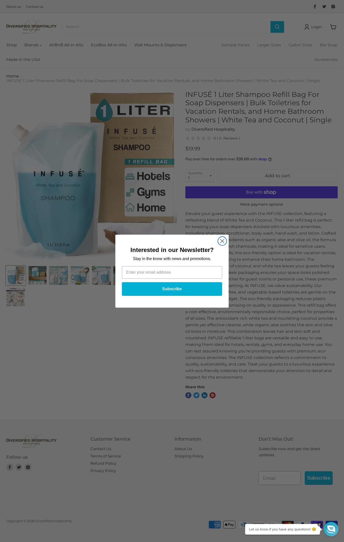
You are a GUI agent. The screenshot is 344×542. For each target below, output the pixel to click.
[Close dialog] (222, 241)
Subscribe (172, 289)
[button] (331, 529)
